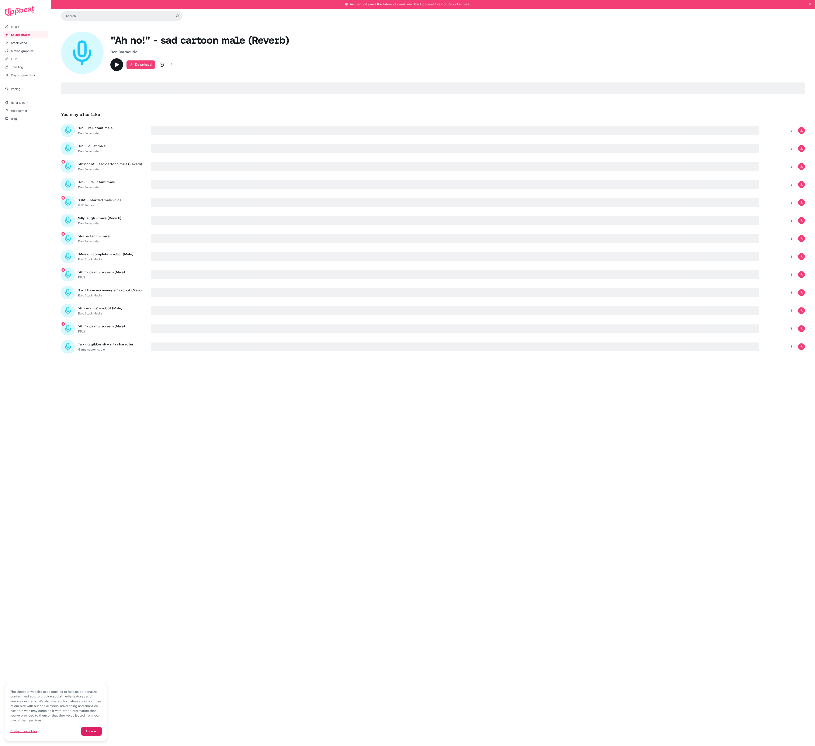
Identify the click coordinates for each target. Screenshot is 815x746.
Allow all (91, 731)
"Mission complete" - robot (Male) (105, 254)
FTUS (81, 277)
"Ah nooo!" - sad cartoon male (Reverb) (110, 164)
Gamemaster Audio (91, 349)
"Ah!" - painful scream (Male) (101, 272)
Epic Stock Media (90, 259)
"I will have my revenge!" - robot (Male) (110, 290)
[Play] (116, 64)
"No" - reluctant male (95, 128)
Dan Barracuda (123, 51)
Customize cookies (23, 731)
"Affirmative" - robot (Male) (100, 308)
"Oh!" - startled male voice (99, 200)
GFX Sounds (86, 205)
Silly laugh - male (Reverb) (99, 218)
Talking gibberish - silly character (105, 344)
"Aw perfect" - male (94, 236)
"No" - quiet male (91, 146)
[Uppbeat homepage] (25, 11)
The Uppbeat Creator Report (435, 4)
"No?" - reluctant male (96, 182)
